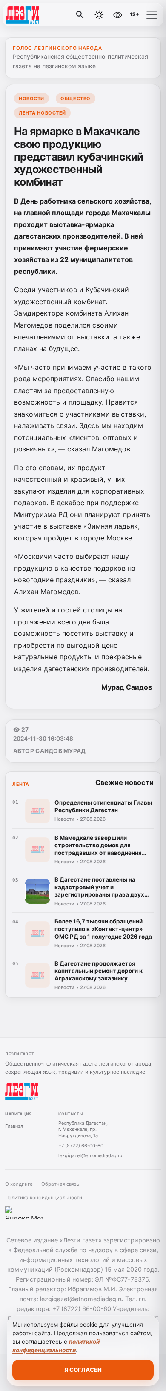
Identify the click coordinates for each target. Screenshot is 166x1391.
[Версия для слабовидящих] (117, 15)
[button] (152, 15)
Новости (31, 98)
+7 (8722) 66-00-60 (80, 1146)
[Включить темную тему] (99, 15)
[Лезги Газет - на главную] (41, 15)
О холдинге (19, 1184)
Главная (14, 1126)
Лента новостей (42, 113)
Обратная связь (60, 1184)
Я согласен (83, 1369)
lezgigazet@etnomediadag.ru (90, 1155)
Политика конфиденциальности (43, 1198)
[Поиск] (80, 15)
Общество (75, 98)
